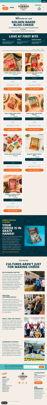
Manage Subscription (7, 385)
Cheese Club (39, 8)
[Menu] (43, 7)
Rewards (4, 384)
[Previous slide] (5, 62)
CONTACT (38, 382)
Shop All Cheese (5, 378)
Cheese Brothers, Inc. (8, 401)
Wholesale (38, 5)
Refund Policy (5, 391)
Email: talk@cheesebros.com (39, 375)
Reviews (4, 383)
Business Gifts (5, 380)
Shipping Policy (5, 387)
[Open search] (1, 1)
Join (41, 367)
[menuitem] (12, 7)
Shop (3, 5)
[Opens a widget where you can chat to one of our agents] (4, 403)
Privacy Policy (5, 389)
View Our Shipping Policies (10, 251)
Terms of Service (6, 388)
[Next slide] (20, 62)
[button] (38, 49)
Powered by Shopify (15, 401)
